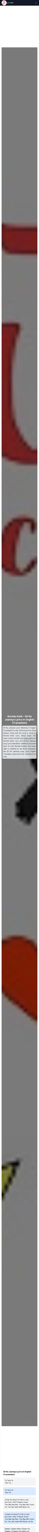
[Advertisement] (19, 26)
